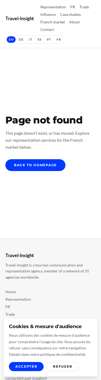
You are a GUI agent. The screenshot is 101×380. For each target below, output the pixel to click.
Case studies (70, 14)
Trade (84, 7)
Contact (47, 29)
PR (72, 7)
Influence (48, 14)
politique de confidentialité (62, 354)
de (21, 39)
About (74, 22)
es (39, 39)
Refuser (62, 366)
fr (59, 39)
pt (49, 39)
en (11, 39)
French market (52, 22)
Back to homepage (35, 165)
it (30, 39)
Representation (53, 7)
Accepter (26, 366)
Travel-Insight (19, 18)
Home (10, 291)
